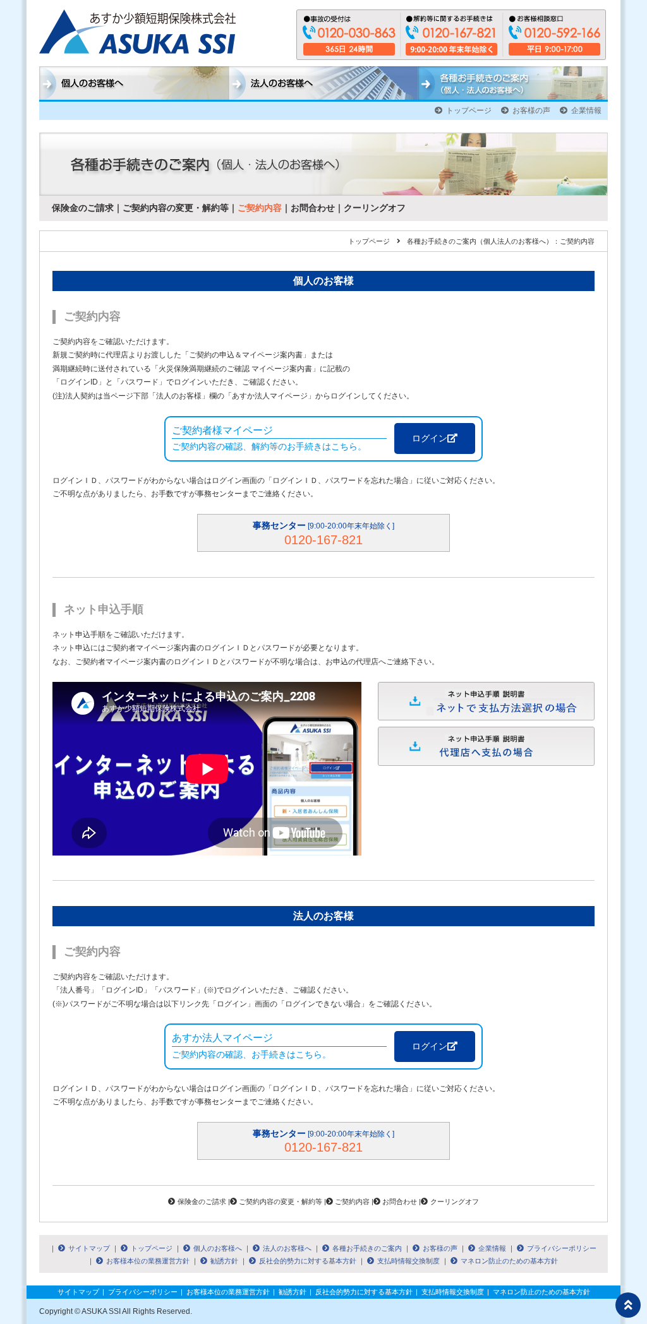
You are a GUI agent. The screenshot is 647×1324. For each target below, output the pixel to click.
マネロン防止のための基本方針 (509, 1261)
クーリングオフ (375, 208)
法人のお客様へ (287, 1248)
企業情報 (586, 110)
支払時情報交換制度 (408, 1261)
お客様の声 (531, 110)
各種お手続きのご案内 (367, 1248)
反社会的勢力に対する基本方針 (307, 1261)
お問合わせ (313, 208)
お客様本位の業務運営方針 (148, 1261)
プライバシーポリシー (561, 1248)
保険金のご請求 (83, 208)
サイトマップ (89, 1248)
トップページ (469, 110)
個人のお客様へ (217, 1248)
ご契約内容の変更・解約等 (176, 208)
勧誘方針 (224, 1261)
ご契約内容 (260, 208)
